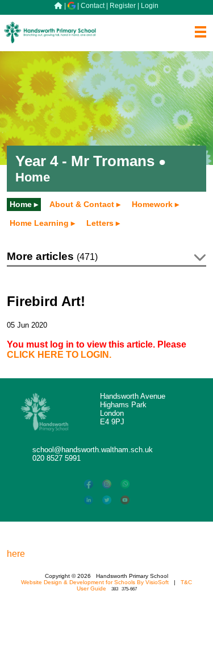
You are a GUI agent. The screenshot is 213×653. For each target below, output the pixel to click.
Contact (93, 6)
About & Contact (81, 204)
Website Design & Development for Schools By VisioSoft (95, 582)
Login (149, 6)
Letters (100, 223)
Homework (152, 204)
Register (123, 6)
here (16, 554)
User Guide (91, 588)
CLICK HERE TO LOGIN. (59, 354)
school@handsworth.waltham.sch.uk (92, 449)
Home (21, 204)
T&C (186, 582)
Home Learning (39, 223)
